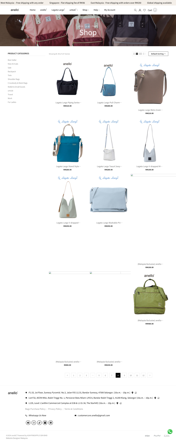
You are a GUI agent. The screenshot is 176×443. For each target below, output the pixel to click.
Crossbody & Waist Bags (17, 83)
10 (131, 375)
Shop (88, 26)
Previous (67, 375)
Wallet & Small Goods (16, 86)
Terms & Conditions (73, 408)
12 (143, 375)
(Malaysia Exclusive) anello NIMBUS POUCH (67, 361)
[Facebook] (28, 422)
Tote (9, 75)
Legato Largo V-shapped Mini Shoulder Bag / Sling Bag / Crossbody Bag (149, 166)
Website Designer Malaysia (17, 438)
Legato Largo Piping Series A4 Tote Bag (67, 102)
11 (137, 375)
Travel (10, 94)
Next (149, 375)
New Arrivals (13, 63)
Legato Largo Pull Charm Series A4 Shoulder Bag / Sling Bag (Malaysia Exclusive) (108, 102)
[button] (150, 10)
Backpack (12, 71)
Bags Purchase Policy (35, 408)
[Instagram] (33, 422)
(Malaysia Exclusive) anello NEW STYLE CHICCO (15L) (149, 263)
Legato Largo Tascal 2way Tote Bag (108, 166)
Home (81, 26)
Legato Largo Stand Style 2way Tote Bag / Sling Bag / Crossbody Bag (67, 166)
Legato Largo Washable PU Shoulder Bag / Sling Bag (108, 222)
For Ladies (12, 102)
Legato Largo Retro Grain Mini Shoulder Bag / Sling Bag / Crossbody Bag (149, 109)
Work (10, 98)
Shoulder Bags (14, 79)
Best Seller (12, 60)
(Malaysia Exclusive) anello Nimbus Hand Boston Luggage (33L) (149, 320)
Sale (9, 67)
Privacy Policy (55, 408)
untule (10, 90)
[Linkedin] (50, 422)
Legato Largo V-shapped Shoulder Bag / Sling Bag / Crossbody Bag (67, 222)
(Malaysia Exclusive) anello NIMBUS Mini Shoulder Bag (108, 361)
